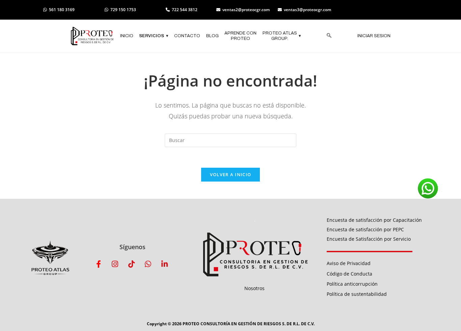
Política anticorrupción (352, 284)
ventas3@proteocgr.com (307, 10)
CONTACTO (187, 35)
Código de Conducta (349, 273)
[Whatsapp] (148, 264)
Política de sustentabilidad (357, 294)
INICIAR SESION (373, 35)
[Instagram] (115, 264)
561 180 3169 (62, 10)
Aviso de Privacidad (349, 263)
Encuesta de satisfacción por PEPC (365, 229)
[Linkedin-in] (164, 264)
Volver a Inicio (230, 174)
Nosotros (254, 288)
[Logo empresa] (92, 36)
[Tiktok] (131, 264)
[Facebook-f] (98, 264)
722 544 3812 (184, 10)
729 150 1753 (123, 10)
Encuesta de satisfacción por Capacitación (374, 220)
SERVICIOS (153, 35)
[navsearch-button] (329, 36)
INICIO (126, 35)
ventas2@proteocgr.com (246, 10)
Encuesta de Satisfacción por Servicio (369, 239)
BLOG (212, 35)
